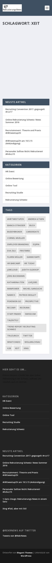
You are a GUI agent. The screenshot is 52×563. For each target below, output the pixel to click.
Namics (11, 295)
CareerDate (32, 231)
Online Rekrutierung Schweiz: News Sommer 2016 (23, 121)
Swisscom (30, 314)
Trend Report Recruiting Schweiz (21, 328)
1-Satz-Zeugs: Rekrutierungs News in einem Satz (25, 500)
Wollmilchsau (32, 342)
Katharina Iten (15, 282)
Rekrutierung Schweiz (20, 68)
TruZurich (13, 335)
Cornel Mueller (16, 238)
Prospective (32, 301)
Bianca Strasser (16, 225)
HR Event (9, 171)
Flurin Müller (15, 257)
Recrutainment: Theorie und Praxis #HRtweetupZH (23, 131)
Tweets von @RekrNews (14, 535)
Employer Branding (18, 244)
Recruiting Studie (14, 192)
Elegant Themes (24, 552)
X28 (9, 348)
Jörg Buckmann (16, 276)
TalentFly (12, 320)
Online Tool (11, 185)
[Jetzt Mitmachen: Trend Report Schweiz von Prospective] (26, 38)
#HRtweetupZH (15, 219)
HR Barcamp (13, 263)
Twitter (27, 335)
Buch (32, 225)
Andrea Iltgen (36, 219)
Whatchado (13, 342)
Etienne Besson (15, 65)
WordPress (26, 556)
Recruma (24, 307)
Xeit (17, 348)
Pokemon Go (14, 301)
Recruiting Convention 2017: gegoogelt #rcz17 (25, 110)
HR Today (29, 263)
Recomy (11, 307)
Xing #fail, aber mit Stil (14, 508)
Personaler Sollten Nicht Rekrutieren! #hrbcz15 (24, 152)
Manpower (13, 288)
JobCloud (12, 269)
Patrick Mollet (27, 295)
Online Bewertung (14, 178)
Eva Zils (11, 250)
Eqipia (36, 244)
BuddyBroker (14, 231)
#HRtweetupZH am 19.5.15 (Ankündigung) (18, 142)
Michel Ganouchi (32, 288)
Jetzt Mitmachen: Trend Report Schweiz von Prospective (21, 57)
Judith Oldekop (30, 269)
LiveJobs (32, 282)
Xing (26, 348)
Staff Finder (14, 314)
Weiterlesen (14, 86)
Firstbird (25, 250)
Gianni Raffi (33, 257)
